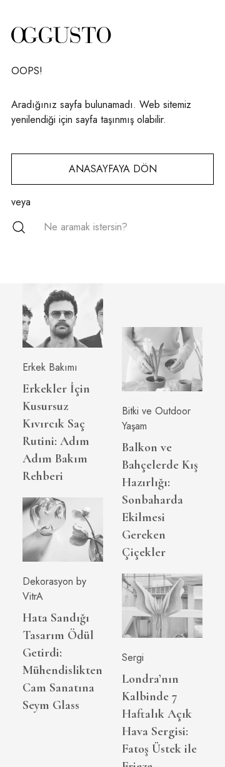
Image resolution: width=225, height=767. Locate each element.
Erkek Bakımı (50, 367)
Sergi (133, 657)
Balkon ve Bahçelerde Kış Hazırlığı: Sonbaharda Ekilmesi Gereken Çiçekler (160, 500)
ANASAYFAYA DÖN (113, 169)
